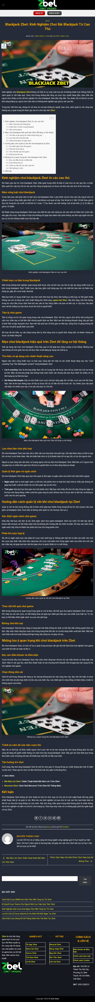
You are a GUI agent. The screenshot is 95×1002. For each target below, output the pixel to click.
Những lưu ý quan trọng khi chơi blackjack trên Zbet (26, 157)
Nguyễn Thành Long (61, 36)
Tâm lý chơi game (15, 130)
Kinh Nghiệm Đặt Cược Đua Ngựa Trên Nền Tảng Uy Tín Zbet (28, 909)
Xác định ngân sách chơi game (20, 146)
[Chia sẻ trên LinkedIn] (59, 818)
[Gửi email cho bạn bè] (50, 818)
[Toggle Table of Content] (50, 118)
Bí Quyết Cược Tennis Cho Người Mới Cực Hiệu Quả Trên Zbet (28, 904)
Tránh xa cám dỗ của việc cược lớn (21, 165)
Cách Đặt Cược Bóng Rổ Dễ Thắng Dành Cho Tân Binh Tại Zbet (28, 918)
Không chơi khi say (16, 154)
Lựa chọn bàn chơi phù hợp (19, 138)
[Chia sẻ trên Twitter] (45, 818)
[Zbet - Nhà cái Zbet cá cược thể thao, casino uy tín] (47, 5)
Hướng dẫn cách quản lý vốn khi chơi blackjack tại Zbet (27, 143)
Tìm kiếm (6, 874)
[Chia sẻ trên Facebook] (41, 818)
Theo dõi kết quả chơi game (19, 152)
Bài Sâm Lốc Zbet (12, 781)
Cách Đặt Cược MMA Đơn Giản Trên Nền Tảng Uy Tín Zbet (26, 899)
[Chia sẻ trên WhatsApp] (36, 818)
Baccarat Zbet (11, 786)
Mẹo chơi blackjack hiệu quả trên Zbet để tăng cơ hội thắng (29, 132)
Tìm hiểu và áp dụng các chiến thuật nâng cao (25, 135)
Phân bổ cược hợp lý (16, 149)
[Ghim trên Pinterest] (54, 818)
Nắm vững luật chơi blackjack (19, 124)
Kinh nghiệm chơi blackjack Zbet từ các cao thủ (24, 121)
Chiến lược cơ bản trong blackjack (21, 127)
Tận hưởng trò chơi (16, 168)
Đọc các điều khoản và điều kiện (20, 160)
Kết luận (8, 171)
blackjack (65, 827)
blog (47, 21)
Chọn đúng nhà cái (16, 163)
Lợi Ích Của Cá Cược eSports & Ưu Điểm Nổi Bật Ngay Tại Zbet (29, 913)
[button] (3, 5)
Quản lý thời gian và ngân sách (20, 141)
